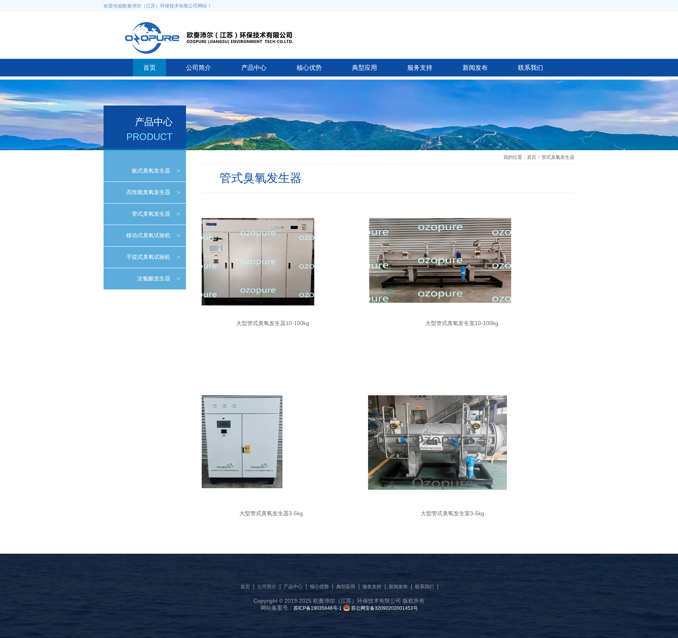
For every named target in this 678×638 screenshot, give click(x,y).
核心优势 (309, 67)
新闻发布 (475, 67)
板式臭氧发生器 (151, 170)
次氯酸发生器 (153, 278)
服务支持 (419, 67)
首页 (149, 67)
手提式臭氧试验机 (148, 257)
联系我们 (530, 67)
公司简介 (198, 67)
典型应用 (364, 67)
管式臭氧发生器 (151, 214)
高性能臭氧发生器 (148, 192)
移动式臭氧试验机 (148, 235)
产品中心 (253, 67)
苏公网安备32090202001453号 (384, 608)
